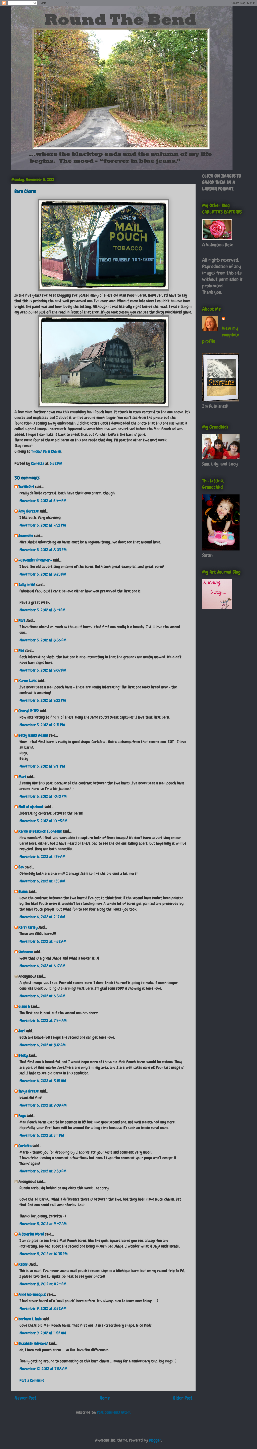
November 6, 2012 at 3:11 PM (41, 1135)
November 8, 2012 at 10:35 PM (43, 1253)
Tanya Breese (28, 1091)
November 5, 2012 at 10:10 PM (43, 796)
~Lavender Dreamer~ (35, 560)
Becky (23, 1055)
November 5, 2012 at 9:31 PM (42, 724)
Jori (21, 1030)
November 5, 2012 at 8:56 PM (42, 640)
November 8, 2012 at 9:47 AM (43, 1223)
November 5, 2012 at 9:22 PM (42, 700)
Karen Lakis (27, 680)
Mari (22, 776)
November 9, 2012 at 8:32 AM (42, 1308)
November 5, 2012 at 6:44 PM (42, 500)
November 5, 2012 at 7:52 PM (42, 525)
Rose (21, 620)
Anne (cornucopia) (32, 1294)
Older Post (182, 1398)
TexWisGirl (26, 486)
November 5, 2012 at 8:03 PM (43, 549)
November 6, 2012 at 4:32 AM (42, 941)
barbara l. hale (30, 1318)
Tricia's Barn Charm (46, 451)
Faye (22, 1115)
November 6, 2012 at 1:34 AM (42, 856)
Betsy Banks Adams (33, 735)
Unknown (25, 951)
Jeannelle (25, 535)
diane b (24, 1006)
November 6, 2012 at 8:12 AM (42, 1045)
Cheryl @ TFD (28, 710)
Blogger (155, 1440)
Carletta (25, 1145)
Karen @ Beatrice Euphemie (40, 831)
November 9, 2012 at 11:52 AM (42, 1333)
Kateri (23, 1264)
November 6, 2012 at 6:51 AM (42, 996)
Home (105, 1398)
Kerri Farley (28, 927)
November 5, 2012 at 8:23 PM (42, 574)
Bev (21, 867)
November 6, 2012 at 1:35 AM (42, 881)
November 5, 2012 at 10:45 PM (43, 820)
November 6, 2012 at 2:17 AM (42, 916)
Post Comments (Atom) (114, 1412)
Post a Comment (31, 1380)
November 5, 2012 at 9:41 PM (42, 766)
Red (21, 650)
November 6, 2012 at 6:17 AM (42, 965)
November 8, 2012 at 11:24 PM (42, 1284)
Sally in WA (26, 584)
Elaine (23, 891)
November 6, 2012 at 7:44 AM (43, 1020)
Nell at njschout (31, 806)
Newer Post (25, 1398)
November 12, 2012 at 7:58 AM (43, 1368)
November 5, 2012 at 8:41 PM (42, 610)
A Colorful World (31, 1234)
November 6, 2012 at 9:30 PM (42, 1171)
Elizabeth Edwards (33, 1343)
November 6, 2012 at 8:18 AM (42, 1080)
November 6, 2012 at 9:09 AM (43, 1105)
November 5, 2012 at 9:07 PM (42, 670)
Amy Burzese (28, 511)
